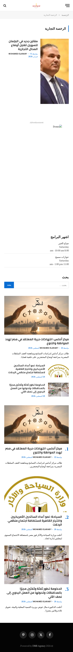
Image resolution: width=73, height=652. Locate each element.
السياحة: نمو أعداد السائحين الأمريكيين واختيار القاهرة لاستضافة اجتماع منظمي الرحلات (26, 369)
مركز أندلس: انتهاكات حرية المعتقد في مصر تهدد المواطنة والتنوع (37, 341)
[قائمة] (67, 5)
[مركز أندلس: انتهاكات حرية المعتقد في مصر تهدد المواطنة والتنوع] (36, 315)
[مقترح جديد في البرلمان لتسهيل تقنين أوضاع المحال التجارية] (54, 71)
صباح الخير (63, 243)
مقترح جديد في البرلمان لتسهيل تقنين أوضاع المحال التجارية (23, 45)
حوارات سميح (62, 257)
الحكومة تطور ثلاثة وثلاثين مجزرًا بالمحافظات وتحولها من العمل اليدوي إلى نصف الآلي (27, 388)
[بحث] (5, 5)
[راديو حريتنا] (36, 5)
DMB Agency (38, 645)
